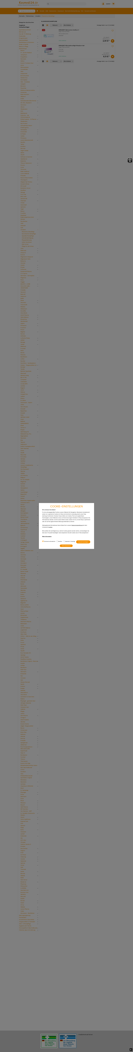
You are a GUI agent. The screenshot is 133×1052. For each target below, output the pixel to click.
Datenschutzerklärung (77, 525)
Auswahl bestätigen (83, 542)
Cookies (50, 527)
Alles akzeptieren (66, 545)
